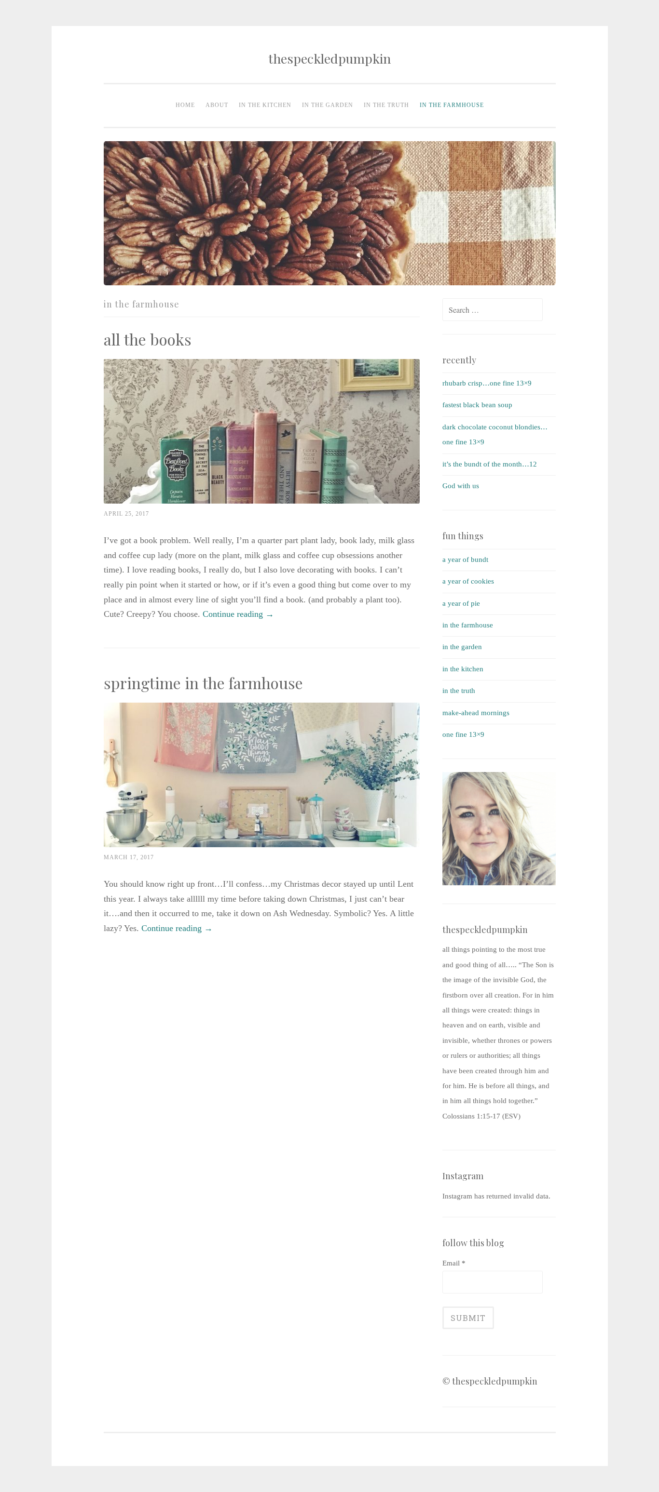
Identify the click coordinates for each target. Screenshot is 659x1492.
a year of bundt (465, 559)
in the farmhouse (452, 105)
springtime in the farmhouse (205, 682)
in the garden (327, 105)
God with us (460, 486)
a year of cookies (468, 581)
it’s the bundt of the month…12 (489, 464)
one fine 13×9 (463, 734)
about (217, 105)
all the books (148, 339)
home (185, 105)
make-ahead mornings (475, 713)
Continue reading (238, 614)
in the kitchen (265, 105)
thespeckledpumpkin (329, 58)
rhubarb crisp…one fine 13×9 (487, 383)
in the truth (386, 105)
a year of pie (461, 603)
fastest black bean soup (477, 405)
